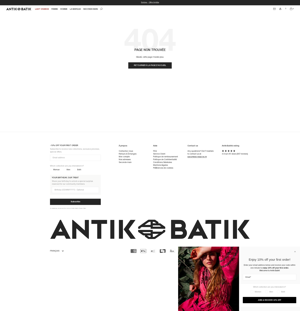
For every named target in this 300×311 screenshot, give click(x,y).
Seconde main (125, 162)
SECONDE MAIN (90, 9)
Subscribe (75, 202)
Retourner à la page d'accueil (150, 65)
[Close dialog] (295, 251)
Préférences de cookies (163, 168)
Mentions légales (160, 165)
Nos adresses (125, 159)
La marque (75, 9)
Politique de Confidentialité (165, 159)
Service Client (159, 154)
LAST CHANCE (42, 9)
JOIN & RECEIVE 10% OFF (269, 300)
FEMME (54, 9)
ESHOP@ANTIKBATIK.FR (197, 157)
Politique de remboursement (165, 157)
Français (54, 251)
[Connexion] (280, 9)
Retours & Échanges (127, 154)
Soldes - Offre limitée (150, 2)
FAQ (155, 151)
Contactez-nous (126, 151)
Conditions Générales (162, 162)
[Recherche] (101, 9)
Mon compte (124, 157)
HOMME (63, 9)
